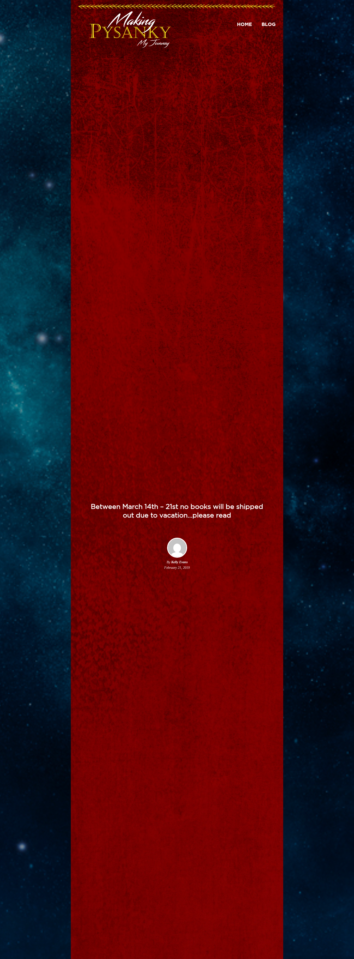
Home (244, 24)
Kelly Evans (179, 562)
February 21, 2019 (177, 567)
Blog (269, 24)
